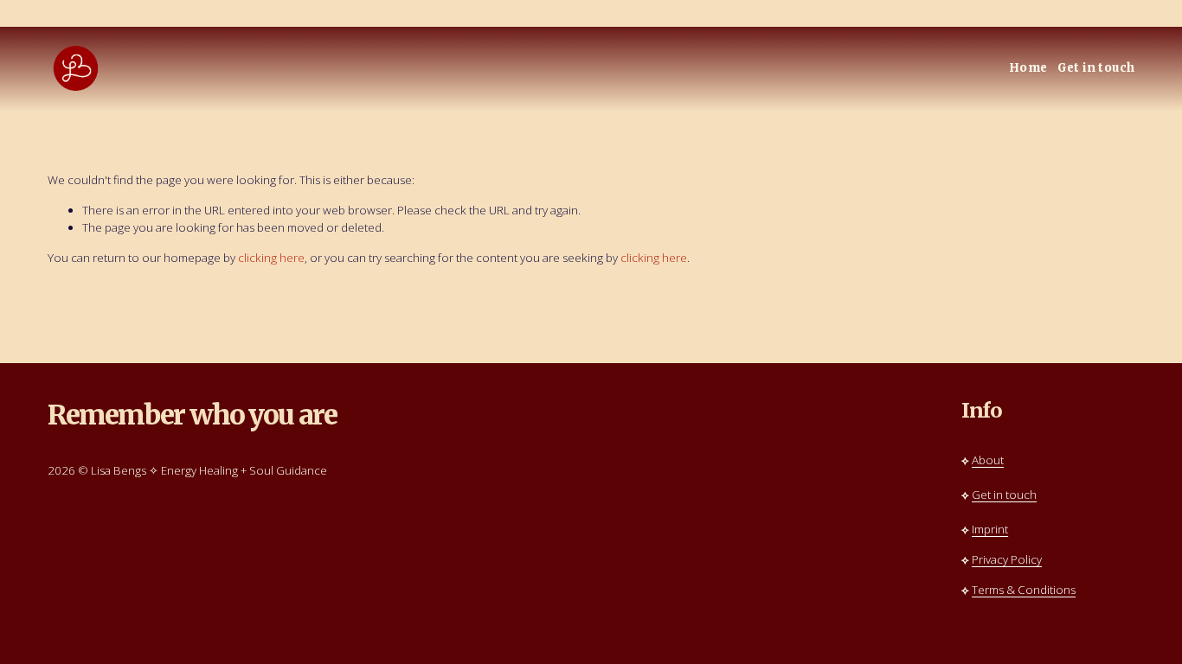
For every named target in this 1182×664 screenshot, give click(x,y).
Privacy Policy (1007, 559)
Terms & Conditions (1024, 589)
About (988, 460)
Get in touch (1096, 68)
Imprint (990, 529)
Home (1028, 68)
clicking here (271, 257)
